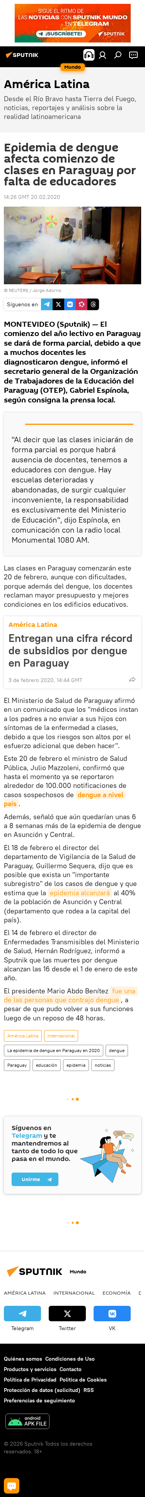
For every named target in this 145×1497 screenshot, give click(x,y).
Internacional (61, 1036)
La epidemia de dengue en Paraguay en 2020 (53, 1050)
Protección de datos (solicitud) (42, 1390)
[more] (132, 679)
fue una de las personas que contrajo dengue (70, 995)
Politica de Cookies (83, 1379)
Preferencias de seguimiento (39, 1400)
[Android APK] (27, 1422)
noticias (103, 1065)
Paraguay (17, 1065)
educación (46, 1065)
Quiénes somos (23, 1358)
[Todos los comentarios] (11, 1486)
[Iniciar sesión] (102, 55)
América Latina (33, 625)
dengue (117, 1050)
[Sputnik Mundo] (23, 57)
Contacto (71, 1369)
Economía (116, 1292)
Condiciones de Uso (70, 1358)
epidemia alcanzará (80, 892)
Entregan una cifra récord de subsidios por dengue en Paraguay (71, 650)
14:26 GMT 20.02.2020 (32, 196)
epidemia (76, 1065)
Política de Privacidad (30, 1379)
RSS (89, 1390)
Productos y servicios (30, 1369)
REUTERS (18, 290)
